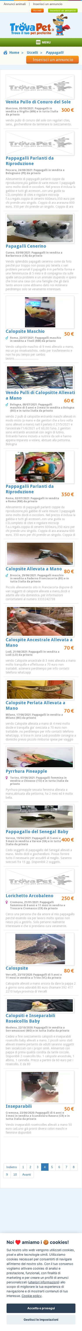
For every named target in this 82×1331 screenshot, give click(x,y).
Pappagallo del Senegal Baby (37, 831)
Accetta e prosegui (41, 1308)
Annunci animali (15, 4)
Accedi (37, 10)
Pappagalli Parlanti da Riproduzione (30, 160)
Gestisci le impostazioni (41, 1319)
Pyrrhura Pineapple (26, 771)
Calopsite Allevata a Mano (34, 568)
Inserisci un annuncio (47, 4)
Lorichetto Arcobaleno (29, 895)
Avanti (26, 1174)
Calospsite (17, 968)
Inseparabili (19, 1106)
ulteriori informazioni (43, 1282)
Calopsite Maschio (25, 331)
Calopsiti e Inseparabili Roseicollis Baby (30, 1018)
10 (15, 1174)
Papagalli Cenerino (26, 246)
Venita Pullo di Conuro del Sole (38, 101)
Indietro (11, 1167)
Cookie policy (32, 1296)
